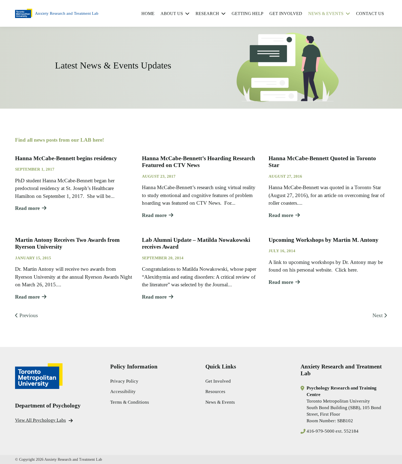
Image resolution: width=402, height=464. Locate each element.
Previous (28, 315)
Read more (27, 208)
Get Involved (285, 13)
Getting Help (247, 13)
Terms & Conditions (129, 402)
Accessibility (123, 391)
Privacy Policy (124, 381)
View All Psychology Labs (40, 420)
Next (377, 315)
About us (172, 13)
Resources (215, 391)
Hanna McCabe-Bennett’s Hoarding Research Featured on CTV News (198, 161)
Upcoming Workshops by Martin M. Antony (323, 240)
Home (148, 13)
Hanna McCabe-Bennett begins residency (66, 158)
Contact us (370, 13)
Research (207, 13)
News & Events (325, 13)
